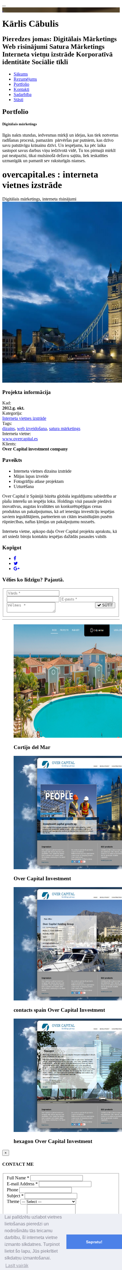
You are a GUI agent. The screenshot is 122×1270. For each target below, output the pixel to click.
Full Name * (18, 1177)
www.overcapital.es (20, 438)
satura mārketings (64, 428)
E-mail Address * (22, 1183)
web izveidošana (32, 428)
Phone (12, 1189)
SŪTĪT (107, 605)
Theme (13, 1201)
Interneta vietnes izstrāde (24, 418)
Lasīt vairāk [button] (16, 1265)
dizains (8, 428)
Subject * (15, 1195)
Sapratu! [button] (94, 1242)
